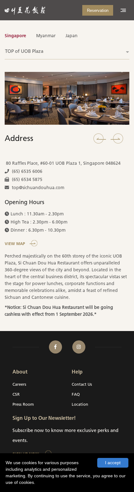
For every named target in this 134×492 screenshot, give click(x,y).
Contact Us (82, 385)
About (19, 372)
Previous (99, 138)
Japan (71, 36)
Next (117, 138)
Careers (19, 385)
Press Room (23, 405)
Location (80, 405)
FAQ (76, 395)
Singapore (15, 36)
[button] (67, 51)
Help (77, 372)
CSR (16, 395)
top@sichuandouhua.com (38, 188)
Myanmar (45, 36)
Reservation (97, 10)
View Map (15, 244)
